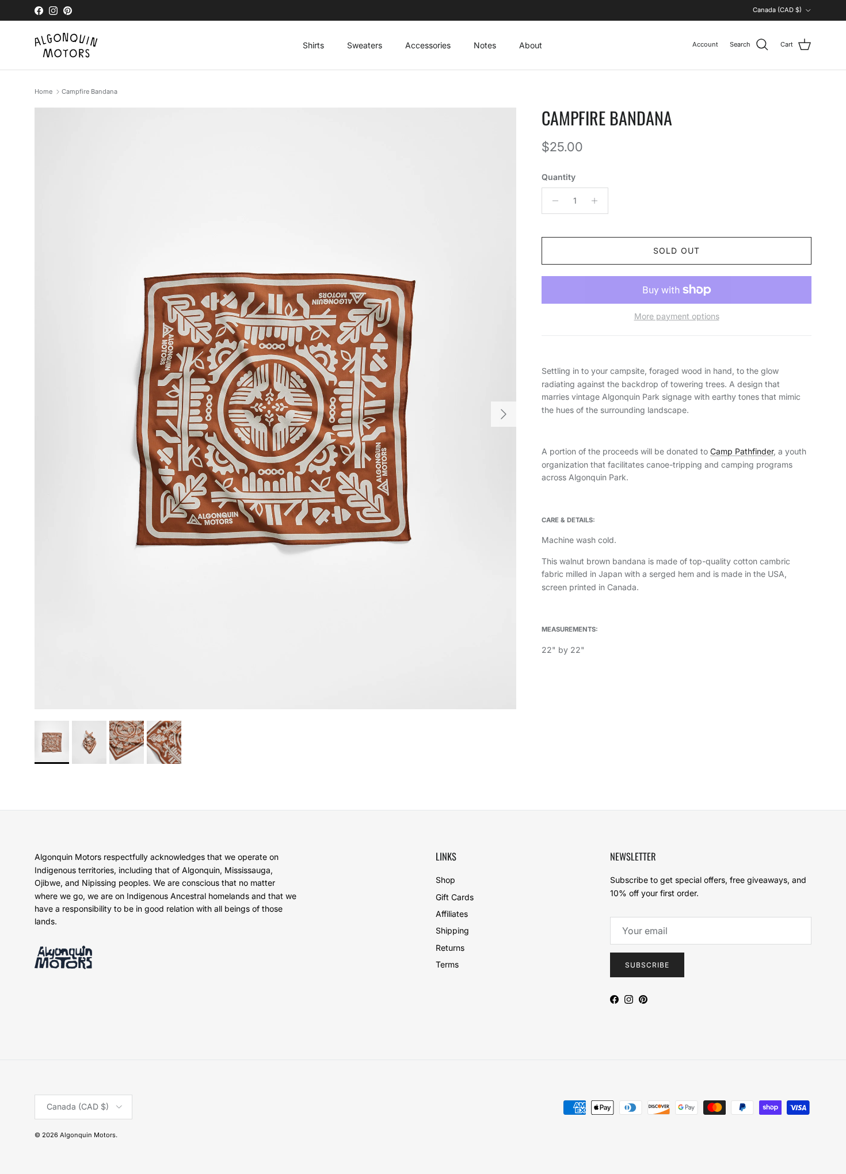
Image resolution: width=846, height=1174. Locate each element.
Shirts (313, 45)
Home (43, 91)
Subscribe (647, 965)
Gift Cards (455, 897)
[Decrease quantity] (552, 200)
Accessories (428, 45)
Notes (485, 45)
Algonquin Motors (88, 1135)
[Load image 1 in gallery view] (275, 408)
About (530, 45)
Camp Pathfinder (741, 451)
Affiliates (452, 914)
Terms (447, 964)
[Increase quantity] (598, 200)
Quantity (559, 177)
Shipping (452, 930)
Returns (450, 948)
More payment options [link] (676, 316)
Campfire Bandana (89, 91)
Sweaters (364, 45)
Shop (445, 880)
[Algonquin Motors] (66, 45)
